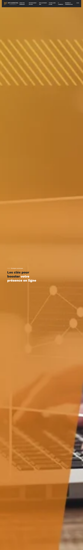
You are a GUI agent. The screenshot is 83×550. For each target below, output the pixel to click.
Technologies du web (52, 3)
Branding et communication (69, 3)
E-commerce (60, 3)
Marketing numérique (22, 3)
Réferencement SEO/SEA (33, 3)
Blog (78, 2)
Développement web (43, 3)
